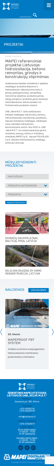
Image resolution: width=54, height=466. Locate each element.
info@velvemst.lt (27, 416)
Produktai (14, 194)
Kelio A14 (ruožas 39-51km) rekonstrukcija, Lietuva (23, 272)
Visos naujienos (38, 290)
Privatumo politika (35, 462)
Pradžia (8, 56)
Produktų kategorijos (22, 185)
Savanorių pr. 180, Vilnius (27, 401)
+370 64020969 (27, 411)
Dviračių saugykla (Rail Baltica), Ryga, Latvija (21, 240)
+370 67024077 (27, 424)
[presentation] (1, 332)
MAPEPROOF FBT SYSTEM (21, 341)
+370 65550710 (27, 409)
